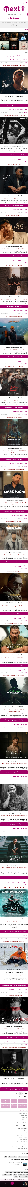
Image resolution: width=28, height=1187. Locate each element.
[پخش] (12, 1183)
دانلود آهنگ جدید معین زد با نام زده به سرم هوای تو (14, 985)
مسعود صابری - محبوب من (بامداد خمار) (19, 1146)
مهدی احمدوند (25, 1174)
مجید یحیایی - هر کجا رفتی (22, 1128)
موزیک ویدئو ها (11, 1156)
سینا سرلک (20, 1174)
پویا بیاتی (15, 1172)
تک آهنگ (25, 62)
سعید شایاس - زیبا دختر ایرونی (21, 1135)
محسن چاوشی (20, 1172)
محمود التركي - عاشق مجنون (22, 1122)
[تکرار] (6, 1183)
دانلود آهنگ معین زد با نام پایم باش (14, 256)
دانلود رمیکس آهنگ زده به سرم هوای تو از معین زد (14, 932)
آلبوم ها (15, 1156)
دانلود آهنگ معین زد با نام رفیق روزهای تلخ (14, 511)
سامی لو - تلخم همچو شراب (22, 1120)
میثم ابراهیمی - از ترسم (23, 1144)
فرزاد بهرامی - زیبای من (23, 1113)
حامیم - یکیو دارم (24, 1115)
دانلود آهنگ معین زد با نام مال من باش (14, 562)
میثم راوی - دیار (24, 1130)
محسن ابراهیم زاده (9, 1172)
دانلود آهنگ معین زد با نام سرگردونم (14, 357)
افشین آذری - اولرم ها (23, 1137)
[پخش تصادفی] (18, 1183)
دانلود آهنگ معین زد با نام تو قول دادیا (14, 205)
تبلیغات (6, 1156)
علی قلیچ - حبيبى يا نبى (23, 1133)
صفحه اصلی (25, 1156)
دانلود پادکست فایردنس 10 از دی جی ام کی (19, 1141)
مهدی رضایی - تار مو (23, 1139)
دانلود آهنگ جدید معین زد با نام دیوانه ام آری (14, 1038)
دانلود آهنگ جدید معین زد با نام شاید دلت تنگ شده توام (14, 1089)
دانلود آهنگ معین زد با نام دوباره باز (14, 459)
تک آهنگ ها (20, 1156)
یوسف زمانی (10, 1174)
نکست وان (9, 1179)
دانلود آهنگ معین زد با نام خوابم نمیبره (14, 666)
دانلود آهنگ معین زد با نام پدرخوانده (14, 824)
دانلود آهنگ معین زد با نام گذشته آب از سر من (14, 155)
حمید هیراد (21, 1177)
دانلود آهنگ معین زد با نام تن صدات (14, 614)
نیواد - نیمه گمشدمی (23, 1117)
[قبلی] (9, 1183)
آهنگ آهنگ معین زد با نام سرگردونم (15, 1162)
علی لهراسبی (16, 1177)
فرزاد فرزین (26, 1177)
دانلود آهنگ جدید (20, 96)
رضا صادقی (26, 1172)
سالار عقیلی (15, 1174)
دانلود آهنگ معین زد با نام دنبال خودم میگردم (14, 720)
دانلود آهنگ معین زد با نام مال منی (14, 772)
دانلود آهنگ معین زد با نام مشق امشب (14, 407)
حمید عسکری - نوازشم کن (22, 1148)
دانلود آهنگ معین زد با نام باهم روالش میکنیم (14, 105)
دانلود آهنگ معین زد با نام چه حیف (14, 878)
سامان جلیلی (4, 1174)
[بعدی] (15, 1183)
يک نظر (20, 1164)
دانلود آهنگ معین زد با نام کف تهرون (14, 306)
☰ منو (25, 2)
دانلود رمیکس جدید (20, 919)
